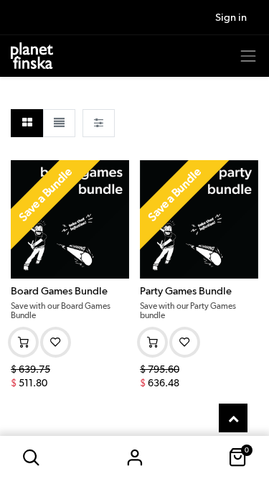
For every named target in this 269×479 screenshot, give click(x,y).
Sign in (135, 457)
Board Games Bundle (59, 290)
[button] (31, 457)
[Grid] (27, 123)
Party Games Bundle (186, 290)
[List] (59, 123)
